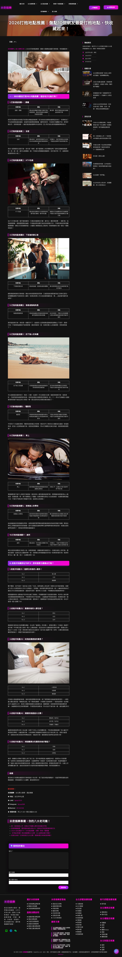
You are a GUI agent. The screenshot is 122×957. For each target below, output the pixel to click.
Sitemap (60, 954)
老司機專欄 (44, 11)
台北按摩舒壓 (31, 3)
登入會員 (54, 11)
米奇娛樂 (11, 49)
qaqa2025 (18, 800)
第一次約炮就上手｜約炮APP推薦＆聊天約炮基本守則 (29, 826)
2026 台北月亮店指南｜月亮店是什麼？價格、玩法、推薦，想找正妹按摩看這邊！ (102, 106)
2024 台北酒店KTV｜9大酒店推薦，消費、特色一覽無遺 (30, 831)
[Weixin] (15, 930)
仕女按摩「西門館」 (99, 175)
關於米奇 (22, 3)
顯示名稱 (12, 872)
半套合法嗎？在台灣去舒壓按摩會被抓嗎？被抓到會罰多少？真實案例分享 (102, 147)
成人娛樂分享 (20, 49)
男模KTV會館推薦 (58, 3)
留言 (11, 851)
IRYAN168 (20, 808)
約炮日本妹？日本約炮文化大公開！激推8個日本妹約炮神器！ (31, 835)
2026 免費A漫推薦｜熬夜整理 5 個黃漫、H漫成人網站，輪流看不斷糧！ (102, 84)
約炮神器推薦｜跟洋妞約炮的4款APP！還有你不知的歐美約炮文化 (33, 828)
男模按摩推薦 (72, 3)
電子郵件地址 (13, 879)
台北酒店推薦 (44, 3)
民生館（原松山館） (99, 156)
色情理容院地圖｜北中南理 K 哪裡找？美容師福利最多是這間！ (102, 166)
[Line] (6, 930)
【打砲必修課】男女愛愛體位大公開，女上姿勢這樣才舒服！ (31, 833)
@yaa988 (21, 804)
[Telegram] (11, 930)
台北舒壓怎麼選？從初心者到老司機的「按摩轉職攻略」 (61, 928)
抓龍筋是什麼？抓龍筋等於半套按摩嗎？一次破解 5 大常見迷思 (102, 95)
